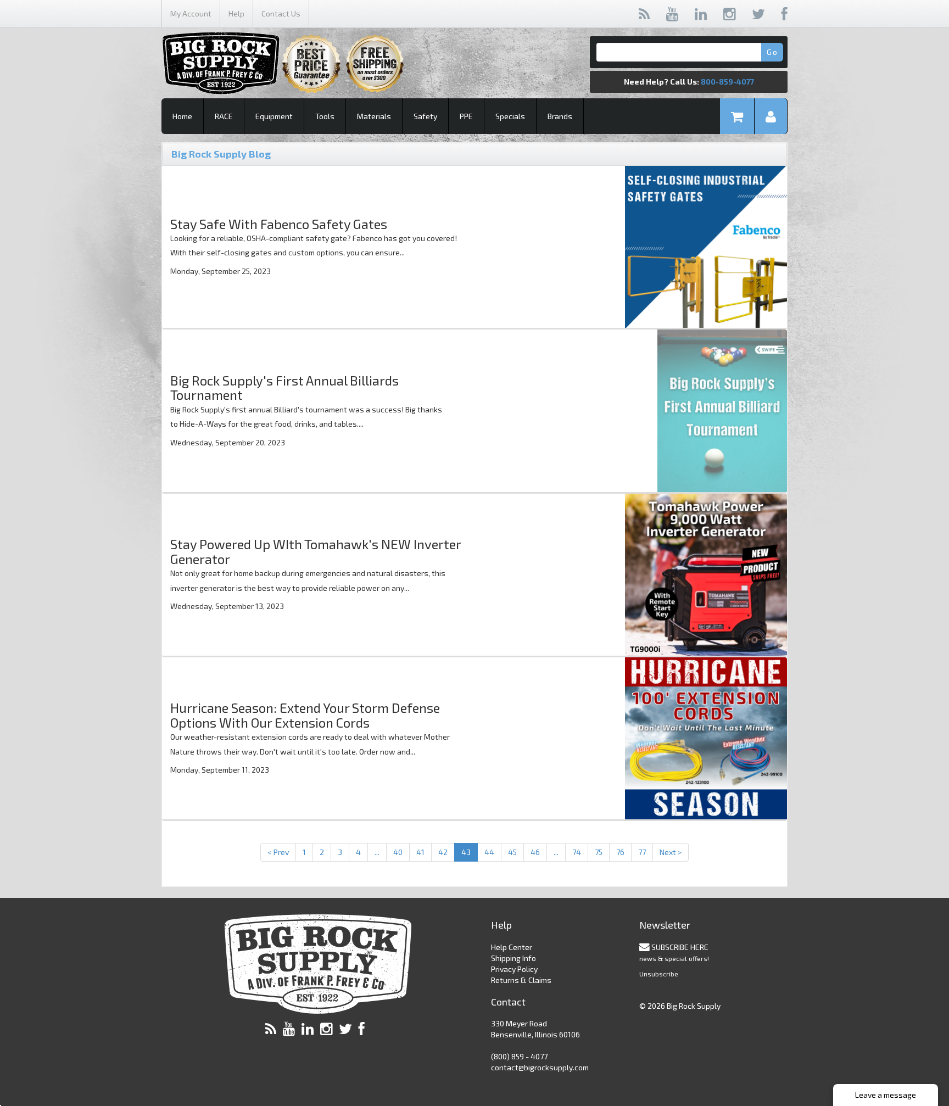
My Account (190, 13)
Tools (324, 116)
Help (236, 13)
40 (398, 852)
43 (466, 852)
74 (576, 852)
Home (182, 116)
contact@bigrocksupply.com (540, 1067)
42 (443, 852)
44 (489, 852)
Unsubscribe (658, 973)
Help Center (511, 947)
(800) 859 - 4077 (519, 1056)
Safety (425, 116)
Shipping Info (513, 958)
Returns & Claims (521, 980)
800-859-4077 (727, 81)
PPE (466, 116)
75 (598, 852)
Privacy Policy (514, 969)
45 (512, 852)
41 (420, 852)
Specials (510, 116)
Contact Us (280, 13)
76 (620, 852)
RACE (224, 116)
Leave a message (885, 1094)
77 (642, 852)
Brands (560, 116)
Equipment (274, 116)
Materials (374, 116)
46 (535, 852)
